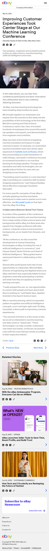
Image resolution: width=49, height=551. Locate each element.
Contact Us (6, 530)
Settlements (36, 548)
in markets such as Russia (25, 151)
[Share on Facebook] (7, 45)
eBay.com (5, 517)
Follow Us (5, 525)
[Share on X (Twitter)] (11, 45)
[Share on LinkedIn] (4, 45)
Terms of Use (7, 548)
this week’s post (23, 202)
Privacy (16, 548)
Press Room (6, 521)
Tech (11, 341)
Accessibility (25, 548)
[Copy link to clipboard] (14, 44)
